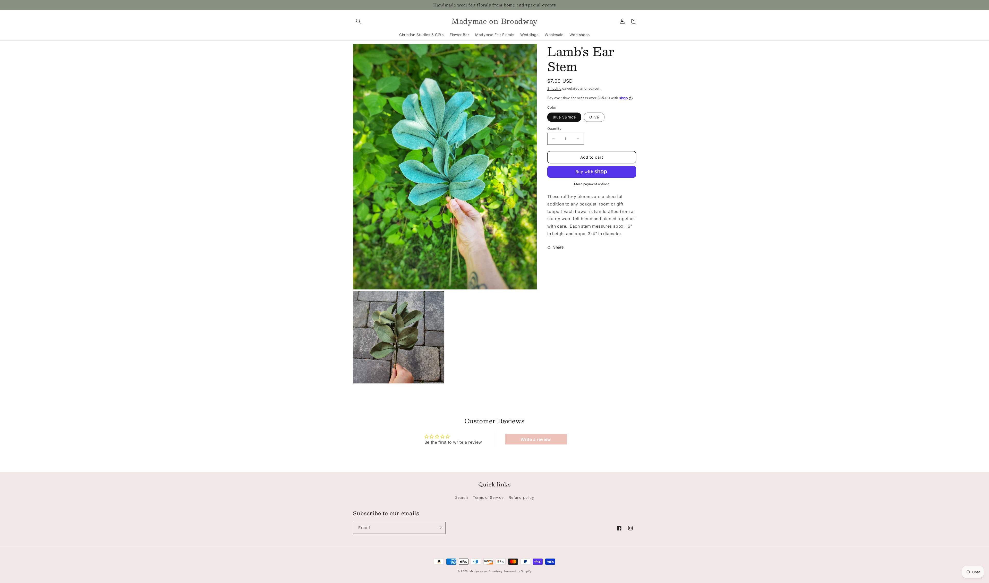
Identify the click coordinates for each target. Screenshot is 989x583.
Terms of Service (488, 497)
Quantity (554, 128)
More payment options (591, 184)
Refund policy (521, 497)
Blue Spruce (564, 117)
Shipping (554, 88)
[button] (358, 21)
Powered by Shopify (518, 571)
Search (461, 497)
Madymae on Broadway (486, 571)
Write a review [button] (536, 439)
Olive (594, 117)
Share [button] (558, 247)
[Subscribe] (439, 528)
